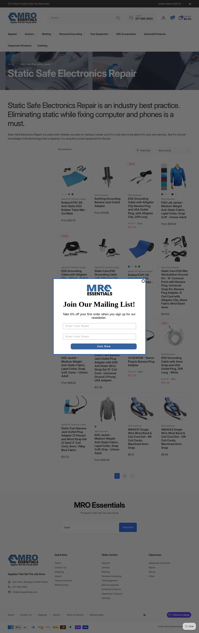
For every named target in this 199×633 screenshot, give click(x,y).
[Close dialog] (143, 281)
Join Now (104, 346)
